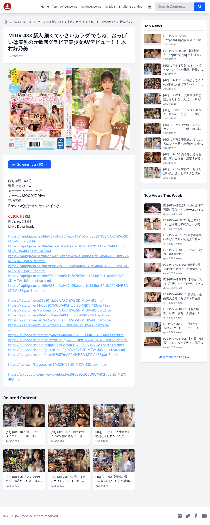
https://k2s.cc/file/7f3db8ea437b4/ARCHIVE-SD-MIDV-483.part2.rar (59, 310)
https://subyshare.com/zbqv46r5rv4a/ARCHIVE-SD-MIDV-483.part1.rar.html (66, 335)
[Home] (5, 22)
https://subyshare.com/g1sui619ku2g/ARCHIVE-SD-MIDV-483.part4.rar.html (66, 349)
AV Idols (110, 6)
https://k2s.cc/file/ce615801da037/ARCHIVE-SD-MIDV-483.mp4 (56, 300)
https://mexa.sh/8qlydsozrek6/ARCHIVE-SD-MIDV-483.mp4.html (57, 364)
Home (45, 6)
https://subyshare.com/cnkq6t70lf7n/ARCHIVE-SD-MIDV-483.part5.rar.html (65, 354)
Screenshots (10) (30, 164)
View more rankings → (174, 357)
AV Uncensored (91, 6)
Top (54, 6)
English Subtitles (130, 6)
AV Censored (69, 6)
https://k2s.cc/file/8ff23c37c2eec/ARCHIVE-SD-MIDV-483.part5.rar (58, 325)
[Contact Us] (179, 515)
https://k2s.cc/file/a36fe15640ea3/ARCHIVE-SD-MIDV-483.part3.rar (59, 315)
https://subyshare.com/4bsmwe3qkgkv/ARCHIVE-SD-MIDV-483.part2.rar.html (68, 340)
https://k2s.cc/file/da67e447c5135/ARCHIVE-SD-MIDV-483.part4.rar (59, 320)
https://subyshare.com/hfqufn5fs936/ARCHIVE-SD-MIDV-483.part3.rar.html (66, 345)
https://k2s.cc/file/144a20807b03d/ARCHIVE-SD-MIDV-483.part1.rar (60, 305)
